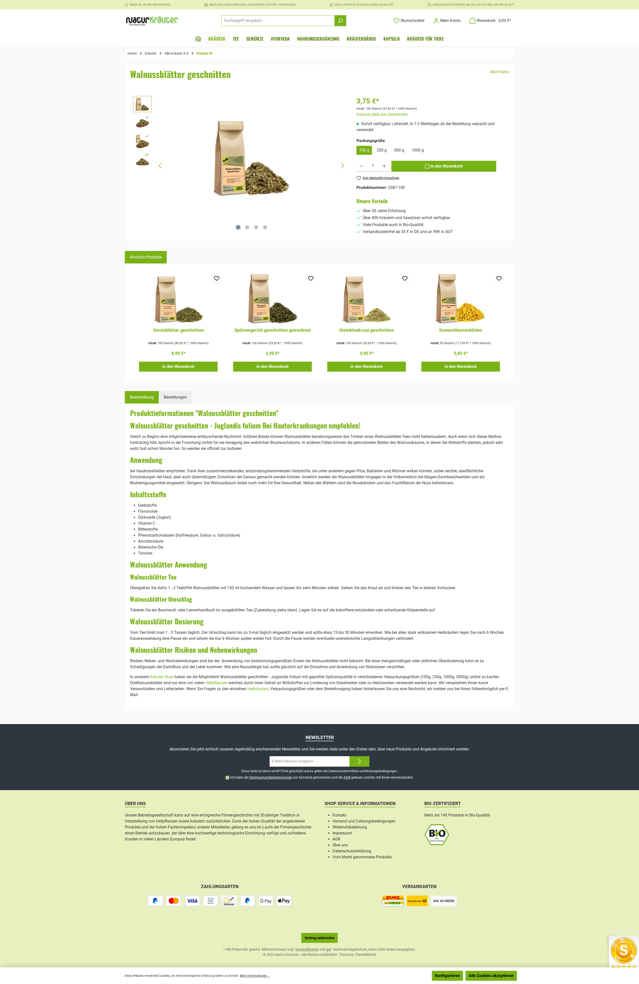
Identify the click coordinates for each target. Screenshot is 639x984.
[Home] (198, 39)
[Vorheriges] (160, 166)
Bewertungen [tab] (175, 397)
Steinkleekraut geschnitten (366, 330)
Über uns (340, 845)
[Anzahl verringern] (361, 166)
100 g (364, 150)
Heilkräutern (258, 688)
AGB (346, 777)
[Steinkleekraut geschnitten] (366, 299)
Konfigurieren (447, 975)
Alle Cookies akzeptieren (491, 975)
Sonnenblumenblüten (460, 330)
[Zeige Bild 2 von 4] (247, 227)
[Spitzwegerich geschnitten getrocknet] (272, 299)
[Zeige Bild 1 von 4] (238, 227)
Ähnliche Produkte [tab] (146, 257)
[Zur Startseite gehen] (152, 21)
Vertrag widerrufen (319, 938)
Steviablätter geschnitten (178, 330)
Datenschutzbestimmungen (270, 777)
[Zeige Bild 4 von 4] (265, 227)
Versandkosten (307, 949)
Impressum (342, 833)
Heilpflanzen (216, 682)
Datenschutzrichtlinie (343, 771)
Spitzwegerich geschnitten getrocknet (272, 330)
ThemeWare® (365, 955)
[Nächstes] (342, 166)
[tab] (142, 397)
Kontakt (339, 815)
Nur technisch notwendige (402, 975)
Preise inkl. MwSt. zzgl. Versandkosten (382, 114)
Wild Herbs (499, 72)
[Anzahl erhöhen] (384, 166)
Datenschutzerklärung (351, 851)
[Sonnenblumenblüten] (460, 299)
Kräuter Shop (162, 676)
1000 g (418, 150)
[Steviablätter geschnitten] (178, 299)
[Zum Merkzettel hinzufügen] (217, 279)
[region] (239, 166)
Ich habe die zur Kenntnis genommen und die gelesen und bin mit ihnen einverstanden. (322, 777)
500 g (399, 150)
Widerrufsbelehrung (349, 827)
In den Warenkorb (178, 366)
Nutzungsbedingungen (381, 771)
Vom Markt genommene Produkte (362, 857)
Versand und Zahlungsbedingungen (363, 821)
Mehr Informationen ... (255, 976)
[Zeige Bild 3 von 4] (256, 227)
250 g (382, 150)
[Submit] (359, 761)
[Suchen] (340, 20)
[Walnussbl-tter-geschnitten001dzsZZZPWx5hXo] (251, 158)
